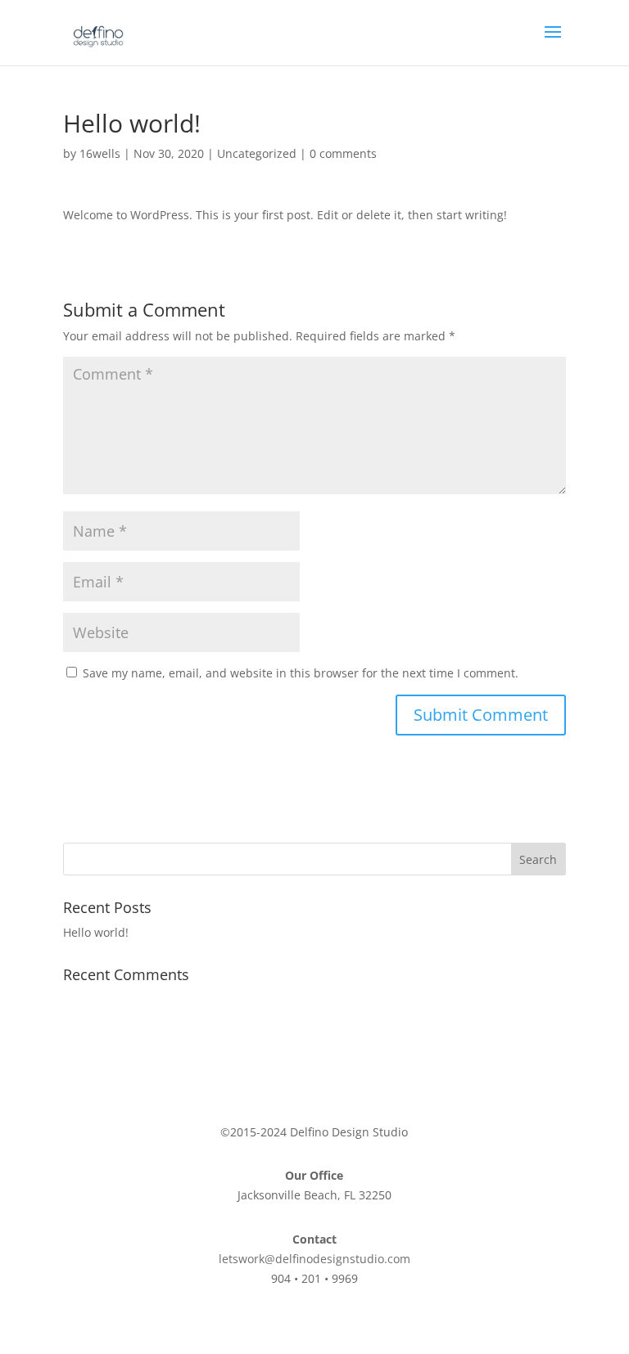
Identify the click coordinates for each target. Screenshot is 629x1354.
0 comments (343, 153)
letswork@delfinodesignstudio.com (314, 1258)
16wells (99, 153)
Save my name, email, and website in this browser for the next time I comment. (300, 673)
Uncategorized (256, 153)
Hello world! (96, 932)
